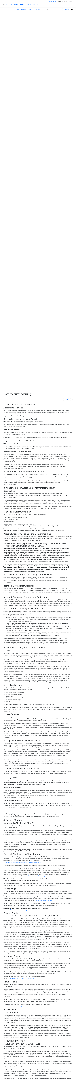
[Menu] (72, 9)
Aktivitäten (38, 9)
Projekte (30, 9)
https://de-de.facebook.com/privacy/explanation (41, 876)
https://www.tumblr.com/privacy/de (17, 1006)
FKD (17, 9)
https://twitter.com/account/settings (17, 910)
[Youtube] (3, 1)
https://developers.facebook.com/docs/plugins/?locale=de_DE (23, 862)
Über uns (23, 9)
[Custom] (8, 1)
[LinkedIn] (71, 399)
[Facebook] (64, 399)
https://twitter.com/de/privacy (44, 900)
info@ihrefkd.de (52, 1)
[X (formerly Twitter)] (67, 399)
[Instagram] (6, 1)
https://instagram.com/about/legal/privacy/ (22, 978)
